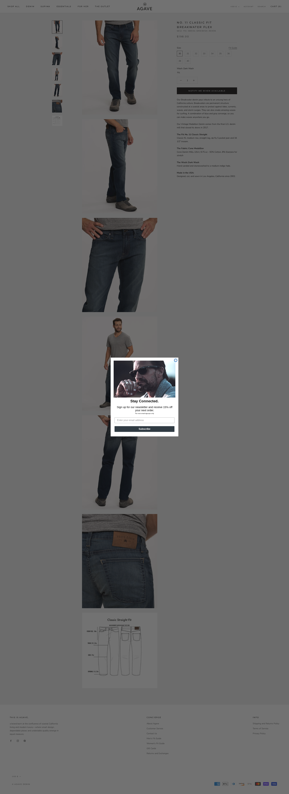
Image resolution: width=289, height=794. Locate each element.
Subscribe (144, 429)
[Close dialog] (175, 360)
